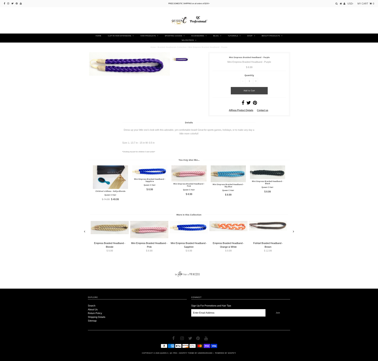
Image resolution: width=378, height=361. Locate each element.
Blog (216, 36)
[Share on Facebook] (243, 103)
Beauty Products (271, 36)
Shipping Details (96, 317)
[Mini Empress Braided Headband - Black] (267, 172)
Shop (249, 36)
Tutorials (233, 36)
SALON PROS (188, 40)
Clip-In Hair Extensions (119, 36)
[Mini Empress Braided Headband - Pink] (189, 173)
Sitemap (92, 320)
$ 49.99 (115, 199)
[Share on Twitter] (248, 103)
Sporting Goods (173, 36)
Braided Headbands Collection (172, 47)
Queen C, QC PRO (168, 353)
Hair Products (148, 36)
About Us (93, 309)
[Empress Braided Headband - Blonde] (110, 233)
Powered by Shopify (225, 353)
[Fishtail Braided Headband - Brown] (268, 230)
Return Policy (95, 313)
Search (91, 305)
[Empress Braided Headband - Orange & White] (228, 230)
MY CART (365, 3)
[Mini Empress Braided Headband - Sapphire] (149, 171)
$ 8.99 (149, 189)
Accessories (197, 36)
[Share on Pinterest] (255, 103)
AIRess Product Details (241, 110)
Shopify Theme (186, 353)
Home (98, 36)
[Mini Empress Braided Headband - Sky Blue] (228, 173)
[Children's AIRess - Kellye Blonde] (110, 177)
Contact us (262, 110)
